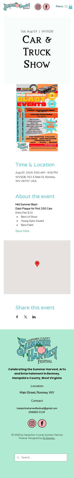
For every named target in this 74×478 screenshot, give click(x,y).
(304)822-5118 (37, 412)
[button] (70, 6)
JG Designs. (49, 438)
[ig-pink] (38, 7)
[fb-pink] (46, 7)
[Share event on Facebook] (17, 317)
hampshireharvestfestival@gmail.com (37, 408)
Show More (22, 231)
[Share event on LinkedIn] (34, 317)
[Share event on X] (25, 317)
